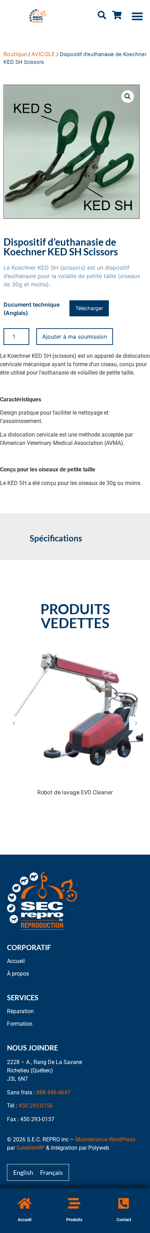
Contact (124, 1219)
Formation (19, 1023)
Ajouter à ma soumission (74, 336)
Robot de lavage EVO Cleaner (75, 792)
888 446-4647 (53, 1092)
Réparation (20, 1011)
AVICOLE (43, 54)
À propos (18, 973)
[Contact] (124, 1203)
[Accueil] (24, 1203)
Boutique (15, 54)
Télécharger (89, 308)
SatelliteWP (30, 1148)
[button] (137, 16)
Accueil (24, 1219)
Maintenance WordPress (105, 1139)
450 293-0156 (35, 1105)
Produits (74, 1219)
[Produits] (74, 1203)
